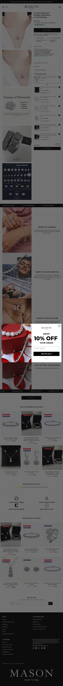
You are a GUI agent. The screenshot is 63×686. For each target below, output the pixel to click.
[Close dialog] (59, 325)
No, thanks (46, 358)
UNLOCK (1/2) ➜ (46, 354)
